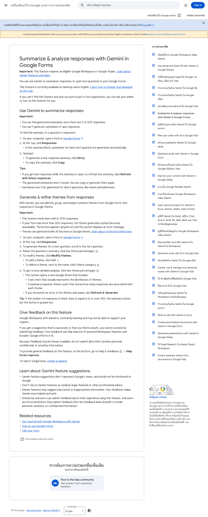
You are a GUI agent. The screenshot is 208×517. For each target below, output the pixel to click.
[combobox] (133, 5)
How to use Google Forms (37, 426)
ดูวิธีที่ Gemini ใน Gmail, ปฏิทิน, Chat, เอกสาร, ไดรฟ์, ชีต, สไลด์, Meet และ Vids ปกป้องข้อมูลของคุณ (177, 220)
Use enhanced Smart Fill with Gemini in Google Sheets (178, 67)
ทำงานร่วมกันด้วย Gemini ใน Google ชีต (177, 88)
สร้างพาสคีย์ (145, 25)
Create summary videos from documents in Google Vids (173, 357)
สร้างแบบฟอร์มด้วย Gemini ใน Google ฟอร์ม (177, 144)
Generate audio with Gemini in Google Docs (178, 155)
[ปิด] (204, 23)
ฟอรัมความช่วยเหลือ (196, 15)
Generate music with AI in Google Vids (178, 253)
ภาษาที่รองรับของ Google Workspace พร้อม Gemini (177, 196)
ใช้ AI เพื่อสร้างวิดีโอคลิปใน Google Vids (177, 278)
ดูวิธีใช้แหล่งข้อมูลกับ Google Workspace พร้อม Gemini (178, 233)
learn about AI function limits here (112, 231)
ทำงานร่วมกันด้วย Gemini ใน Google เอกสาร (176, 306)
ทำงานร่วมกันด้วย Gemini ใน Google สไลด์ (176, 97)
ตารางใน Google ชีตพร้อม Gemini (174, 186)
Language (72, 506)
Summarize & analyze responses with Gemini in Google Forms (176, 115)
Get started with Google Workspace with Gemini (51, 421)
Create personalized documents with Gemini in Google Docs (177, 324)
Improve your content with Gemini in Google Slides (177, 177)
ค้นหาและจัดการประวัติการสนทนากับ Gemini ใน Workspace (175, 244)
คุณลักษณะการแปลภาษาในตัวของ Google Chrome (165, 34)
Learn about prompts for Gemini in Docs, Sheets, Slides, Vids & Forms (176, 207)
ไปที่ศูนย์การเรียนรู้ (157, 397)
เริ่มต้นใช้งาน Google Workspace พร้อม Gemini (177, 56)
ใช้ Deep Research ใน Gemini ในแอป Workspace (176, 346)
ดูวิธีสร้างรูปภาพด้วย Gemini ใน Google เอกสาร (177, 126)
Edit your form (30, 430)
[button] (6, 5)
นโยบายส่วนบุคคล (33, 510)
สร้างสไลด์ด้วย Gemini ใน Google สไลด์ (177, 260)
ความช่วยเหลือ (160, 46)
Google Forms (71, 138)
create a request (57, 361)
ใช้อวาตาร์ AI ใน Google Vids (172, 285)
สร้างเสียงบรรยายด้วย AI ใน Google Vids (178, 106)
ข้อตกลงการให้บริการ (51, 510)
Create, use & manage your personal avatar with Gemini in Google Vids (177, 269)
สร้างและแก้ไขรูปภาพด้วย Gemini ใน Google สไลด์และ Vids (175, 166)
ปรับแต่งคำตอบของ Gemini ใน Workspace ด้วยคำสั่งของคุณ (172, 295)
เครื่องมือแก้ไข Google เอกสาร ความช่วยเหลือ (40, 5)
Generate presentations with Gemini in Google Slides (178, 335)
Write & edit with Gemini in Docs (175, 315)
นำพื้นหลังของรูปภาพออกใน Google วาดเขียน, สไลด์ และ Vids (177, 78)
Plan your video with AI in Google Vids (178, 135)
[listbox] (74, 511)
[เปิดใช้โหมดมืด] (89, 510)
